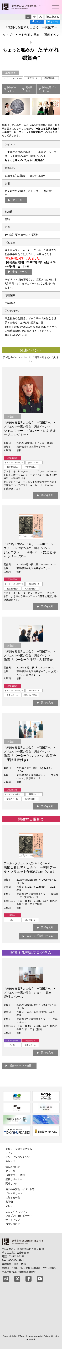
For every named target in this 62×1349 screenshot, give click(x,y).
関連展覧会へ (29, 89)
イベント (10, 1153)
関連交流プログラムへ (49, 89)
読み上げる (52, 16)
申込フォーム (19, 271)
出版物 (9, 1201)
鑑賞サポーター (14, 1179)
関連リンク (12, 1183)
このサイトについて (16, 1211)
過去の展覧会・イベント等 (20, 1189)
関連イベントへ (11, 89)
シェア (38, 22)
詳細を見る (47, 495)
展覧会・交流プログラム (19, 1148)
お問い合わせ (13, 1223)
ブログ (9, 1205)
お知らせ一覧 (13, 1197)
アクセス (17, 200)
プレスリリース (14, 1193)
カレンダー (12, 1161)
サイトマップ (13, 1219)
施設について (13, 1167)
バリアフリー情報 (15, 1175)
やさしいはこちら (40, 936)
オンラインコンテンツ (18, 1157)
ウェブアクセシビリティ (19, 1215)
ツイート (55, 22)
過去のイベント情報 (20, 1065)
